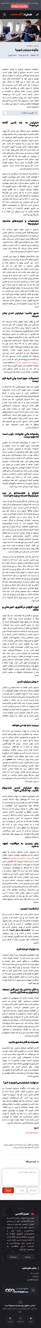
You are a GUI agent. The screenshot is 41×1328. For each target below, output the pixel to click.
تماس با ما (35, 1273)
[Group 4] (21, 14)
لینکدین (10, 1321)
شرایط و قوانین (33, 1279)
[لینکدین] (10, 1318)
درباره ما (36, 1276)
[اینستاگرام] (20, 1318)
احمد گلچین (12, 55)
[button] (37, 14)
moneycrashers (32, 1133)
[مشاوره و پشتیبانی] (32, 1290)
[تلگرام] (31, 1318)
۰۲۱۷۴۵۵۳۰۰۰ (20, 1292)
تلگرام (31, 1321)
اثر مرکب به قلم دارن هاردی (22, 858)
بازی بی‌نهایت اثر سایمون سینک (20, 360)
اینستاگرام (20, 1321)
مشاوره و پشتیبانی (22, 1288)
